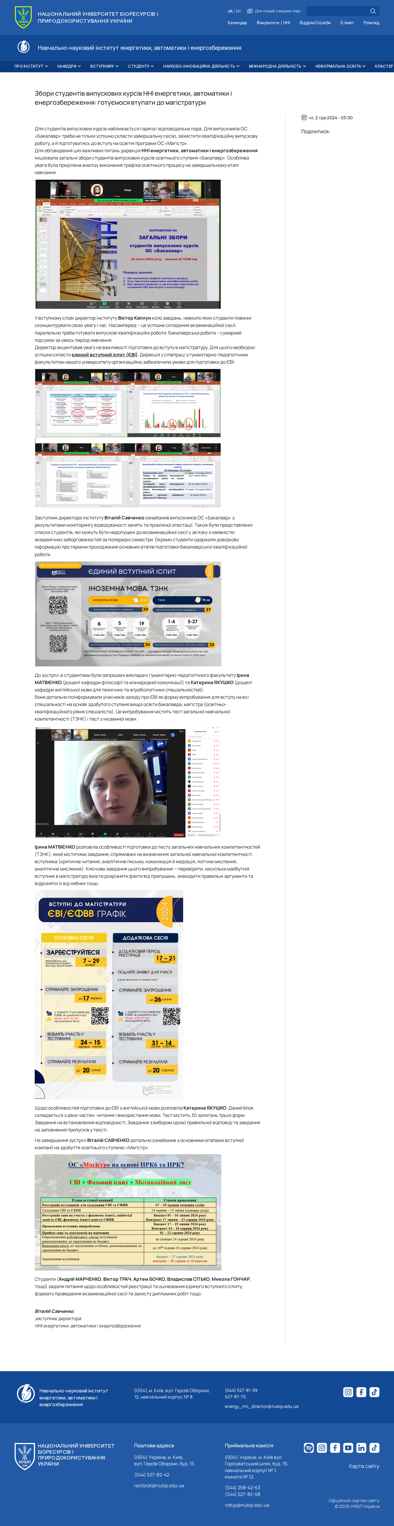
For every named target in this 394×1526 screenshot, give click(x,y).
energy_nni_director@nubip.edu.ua (261, 1406)
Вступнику (102, 66)
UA (230, 11)
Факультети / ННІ (273, 23)
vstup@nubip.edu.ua (247, 1505)
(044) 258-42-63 (242, 1487)
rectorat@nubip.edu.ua (159, 1485)
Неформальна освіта (338, 66)
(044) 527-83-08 (242, 1494)
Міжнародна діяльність (275, 66)
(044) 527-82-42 (151, 1474)
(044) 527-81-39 (241, 1390)
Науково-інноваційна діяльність (199, 66)
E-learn (347, 23)
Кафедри (66, 66)
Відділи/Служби (315, 23)
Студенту (138, 66)
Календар (237, 23)
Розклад (371, 23)
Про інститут (29, 66)
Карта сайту (364, 1466)
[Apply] (373, 11)
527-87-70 (235, 1397)
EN (238, 11)
